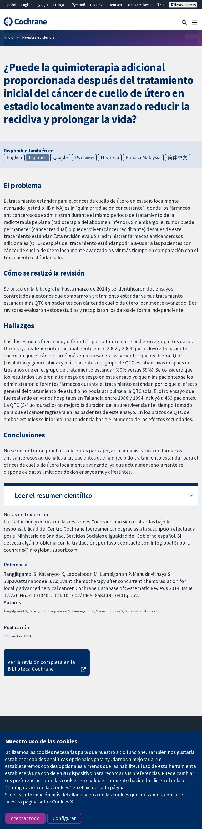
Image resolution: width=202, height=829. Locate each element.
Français (60, 4)
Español (10, 4)
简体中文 (178, 157)
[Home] (25, 21)
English (26, 4)
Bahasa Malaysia (139, 4)
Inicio (9, 37)
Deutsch (115, 4)
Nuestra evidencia (38, 37)
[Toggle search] (184, 22)
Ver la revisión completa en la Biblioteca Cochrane (41, 665)
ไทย (160, 4)
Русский (78, 4)
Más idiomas (186, 4)
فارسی (42, 4)
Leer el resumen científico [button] (53, 495)
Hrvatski (96, 4)
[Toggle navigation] (194, 22)
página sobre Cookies (46, 801)
